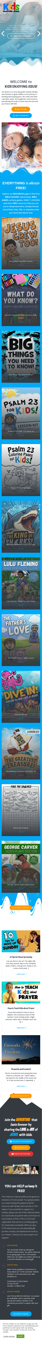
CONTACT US (22, 1148)
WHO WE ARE (22, 109)
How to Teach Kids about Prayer (21, 1008)
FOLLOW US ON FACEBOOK (22, 1141)
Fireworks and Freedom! (21, 1069)
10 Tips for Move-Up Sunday (21, 957)
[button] (18, 65)
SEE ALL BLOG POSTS (22, 1096)
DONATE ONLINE (22, 1314)
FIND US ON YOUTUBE (22, 1154)
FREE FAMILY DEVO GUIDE (22, 36)
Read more (21, 974)
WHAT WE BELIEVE (22, 115)
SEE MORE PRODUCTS (22, 907)
